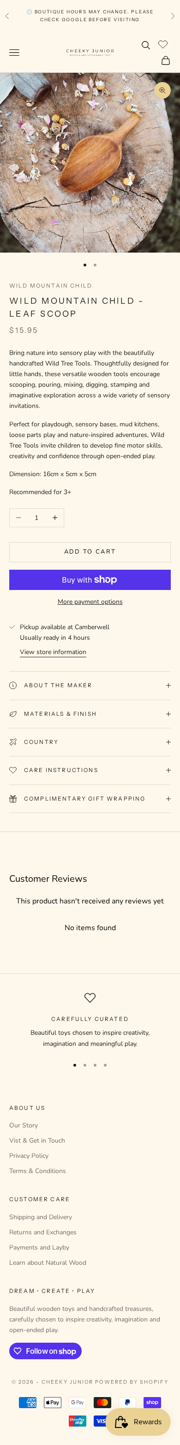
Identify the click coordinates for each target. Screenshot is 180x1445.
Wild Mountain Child (50, 285)
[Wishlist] (164, 43)
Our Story (23, 1125)
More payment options (90, 601)
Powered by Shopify (131, 1382)
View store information (53, 652)
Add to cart (90, 552)
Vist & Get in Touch (37, 1140)
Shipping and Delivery (40, 1217)
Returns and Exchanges (43, 1232)
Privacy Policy (28, 1155)
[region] (90, 1020)
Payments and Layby (39, 1247)
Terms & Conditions (37, 1171)
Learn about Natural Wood (47, 1262)
